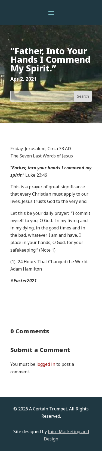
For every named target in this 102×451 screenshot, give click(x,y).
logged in (45, 364)
